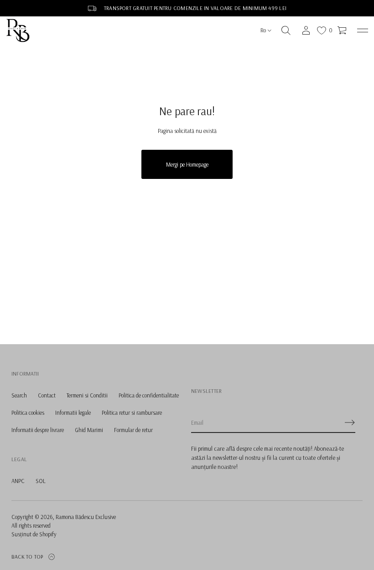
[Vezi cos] (342, 30)
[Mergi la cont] (306, 30)
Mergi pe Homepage (187, 164)
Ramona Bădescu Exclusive (86, 516)
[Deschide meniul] (362, 30)
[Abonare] (349, 422)
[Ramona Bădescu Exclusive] (18, 30)
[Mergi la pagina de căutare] (286, 30)
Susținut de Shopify (34, 534)
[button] (286, 30)
